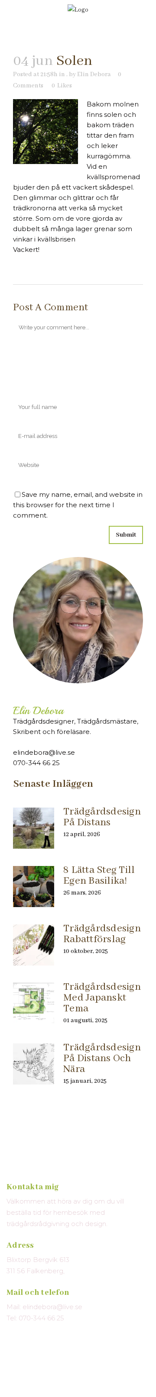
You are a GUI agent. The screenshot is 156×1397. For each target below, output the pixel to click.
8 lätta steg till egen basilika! (99, 875)
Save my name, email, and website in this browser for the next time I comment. (78, 504)
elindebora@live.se (44, 752)
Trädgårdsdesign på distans (102, 817)
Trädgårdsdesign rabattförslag (102, 934)
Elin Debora (94, 74)
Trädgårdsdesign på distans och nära (102, 1058)
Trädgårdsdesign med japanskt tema (102, 998)
